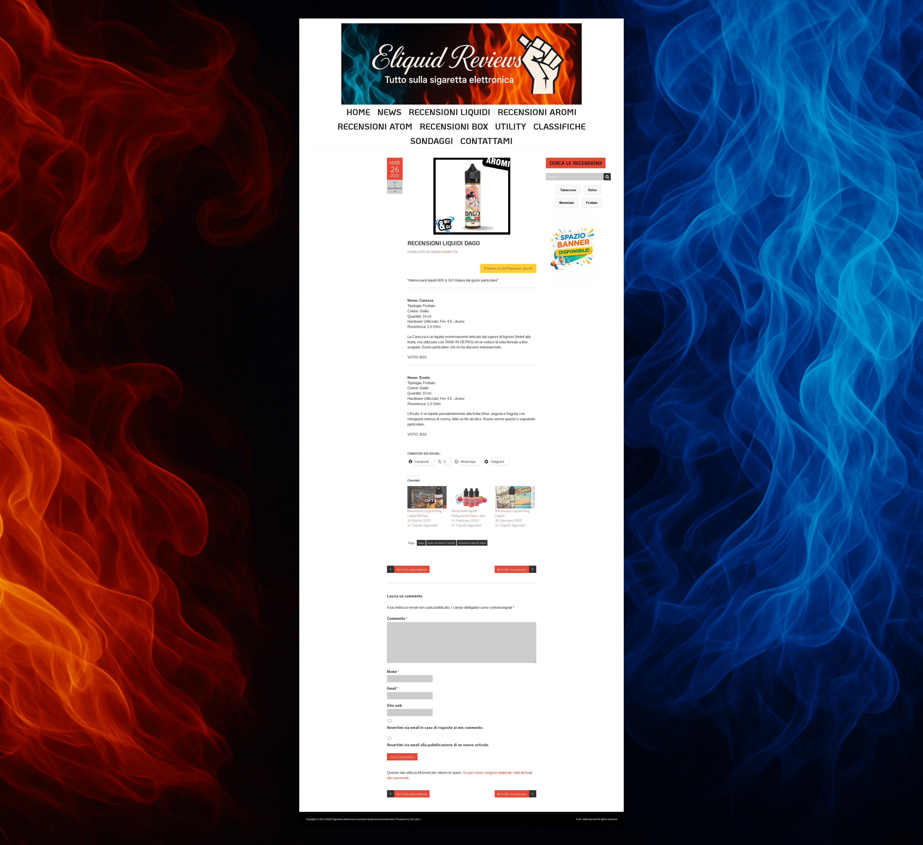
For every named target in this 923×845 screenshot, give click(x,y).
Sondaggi (431, 140)
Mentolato (566, 203)
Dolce (592, 190)
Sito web (394, 705)
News (389, 111)
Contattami (486, 140)
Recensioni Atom (374, 126)
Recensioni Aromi (537, 111)
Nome (393, 671)
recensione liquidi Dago (472, 543)
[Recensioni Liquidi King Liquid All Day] (427, 497)
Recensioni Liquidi (449, 111)
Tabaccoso (568, 190)
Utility (510, 126)
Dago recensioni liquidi (441, 543)
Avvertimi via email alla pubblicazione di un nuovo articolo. (438, 744)
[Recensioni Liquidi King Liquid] (515, 497)
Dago (421, 543)
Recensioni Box (454, 126)
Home (358, 111)
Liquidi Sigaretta (444, 252)
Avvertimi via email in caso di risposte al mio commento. (435, 727)
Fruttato (592, 203)
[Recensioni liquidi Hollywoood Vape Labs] (471, 497)
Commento (397, 618)
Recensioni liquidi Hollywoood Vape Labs (468, 513)
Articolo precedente (412, 569)
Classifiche (559, 126)
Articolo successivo (512, 569)
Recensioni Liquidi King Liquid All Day (424, 513)
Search (607, 176)
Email (393, 688)
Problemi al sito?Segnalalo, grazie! (508, 268)
